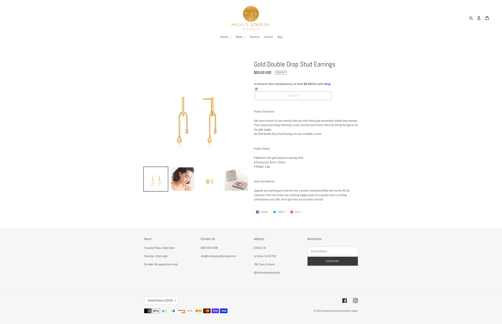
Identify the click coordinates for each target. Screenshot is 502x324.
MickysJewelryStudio (331, 310)
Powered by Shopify (349, 310)
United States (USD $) (160, 300)
